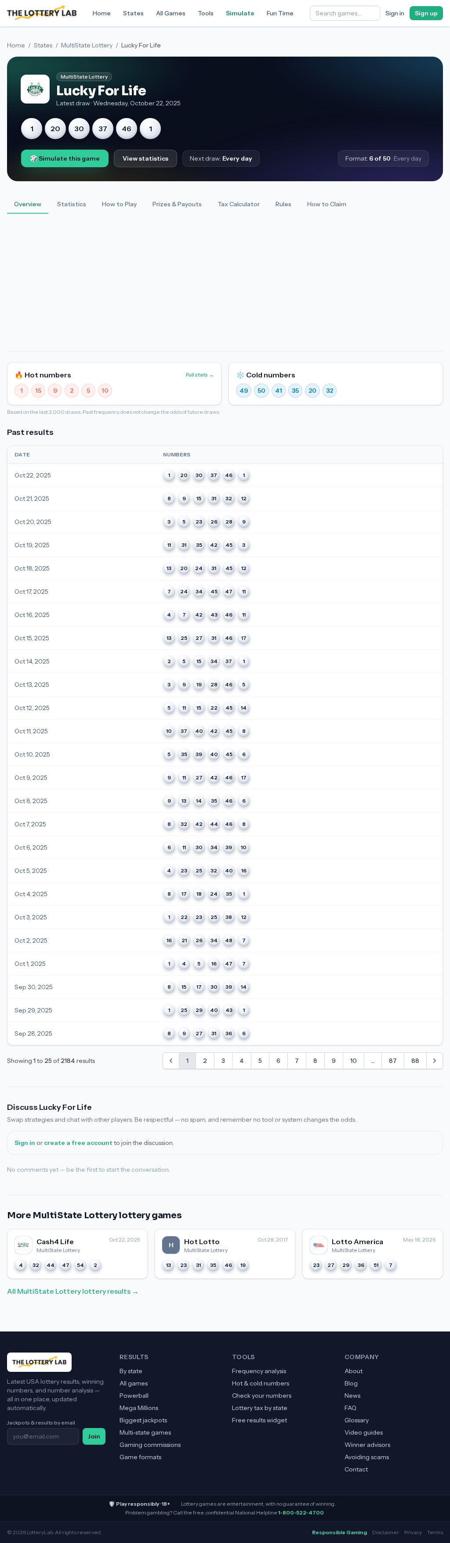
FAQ (350, 1408)
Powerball (134, 1395)
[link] (171, 1060)
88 (415, 1061)
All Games (170, 13)
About (354, 1371)
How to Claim (326, 204)
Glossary (357, 1420)
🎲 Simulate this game (65, 158)
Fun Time (280, 13)
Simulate (240, 13)
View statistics (145, 158)
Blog (351, 1383)
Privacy (413, 1532)
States (133, 13)
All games (134, 1383)
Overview (27, 204)
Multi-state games (145, 1432)
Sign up (426, 13)
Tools (206, 13)
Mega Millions (139, 1408)
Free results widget (259, 1420)
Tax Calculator (239, 204)
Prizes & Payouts (177, 204)
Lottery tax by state (259, 1408)
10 (353, 1061)
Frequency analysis (259, 1371)
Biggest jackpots (143, 1420)
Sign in (394, 13)
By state (131, 1371)
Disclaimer (385, 1532)
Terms (435, 1532)
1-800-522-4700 (301, 1512)
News (352, 1395)
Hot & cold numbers (260, 1383)
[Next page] (434, 1060)
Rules (283, 204)
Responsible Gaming (339, 1532)
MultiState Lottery (86, 45)
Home (102, 13)
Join (94, 1436)
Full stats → (200, 374)
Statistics (71, 204)
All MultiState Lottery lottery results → (73, 1291)
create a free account (78, 1143)
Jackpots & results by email (41, 1422)
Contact (356, 1469)
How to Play (119, 204)
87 (393, 1061)
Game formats (140, 1457)
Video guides (364, 1432)
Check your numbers (261, 1395)
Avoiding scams (367, 1457)
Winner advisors (367, 1445)
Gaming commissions (150, 1445)
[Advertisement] (225, 285)
